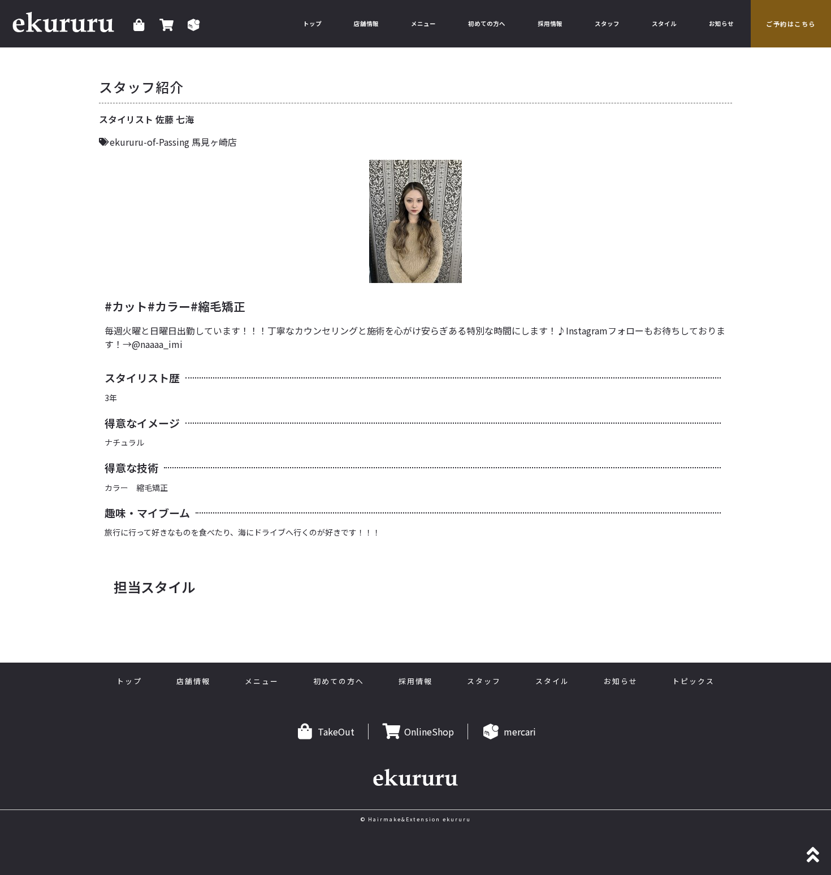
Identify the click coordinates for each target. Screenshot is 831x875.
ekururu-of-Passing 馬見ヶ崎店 (173, 142)
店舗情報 (366, 23)
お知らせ (721, 23)
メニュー (423, 23)
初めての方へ (486, 23)
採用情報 (550, 23)
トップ (312, 23)
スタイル (664, 23)
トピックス (693, 681)
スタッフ (607, 23)
